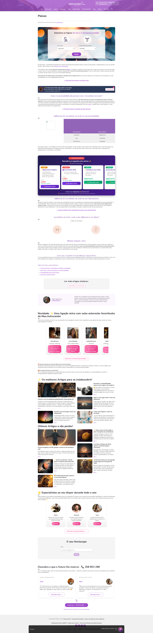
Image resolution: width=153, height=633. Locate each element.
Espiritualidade (86, 9)
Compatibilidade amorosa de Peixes (49, 272)
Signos (56, 9)
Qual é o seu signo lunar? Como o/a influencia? (104, 398)
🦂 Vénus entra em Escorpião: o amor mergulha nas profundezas (103, 431)
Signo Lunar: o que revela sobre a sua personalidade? (54, 270)
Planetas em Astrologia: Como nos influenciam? (65, 412)
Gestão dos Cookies (73, 623)
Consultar (106, 9)
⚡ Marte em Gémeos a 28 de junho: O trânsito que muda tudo (64, 460)
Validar (76, 54)
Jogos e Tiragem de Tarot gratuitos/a (94, 619)
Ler (39, 408)
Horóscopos (48, 9)
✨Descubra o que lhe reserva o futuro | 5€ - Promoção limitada (91, 349)
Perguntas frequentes (77, 619)
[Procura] (112, 9)
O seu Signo (60, 45)
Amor (94, 9)
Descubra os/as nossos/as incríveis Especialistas (76, 609)
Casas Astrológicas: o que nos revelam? (103, 412)
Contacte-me (109, 89)
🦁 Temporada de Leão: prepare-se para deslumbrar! (64, 476)
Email (62, 546)
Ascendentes (72, 285)
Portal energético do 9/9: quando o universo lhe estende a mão (56, 448)
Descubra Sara (95, 594)
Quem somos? (67, 619)
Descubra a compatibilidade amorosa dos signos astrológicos (104, 384)
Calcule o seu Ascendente (61, 66)
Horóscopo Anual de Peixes (47, 274)
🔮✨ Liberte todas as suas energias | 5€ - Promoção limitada (73, 349)
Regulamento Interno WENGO (59, 623)
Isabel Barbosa (59, 22)
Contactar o (75, 605)
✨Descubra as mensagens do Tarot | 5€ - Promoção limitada (54, 349)
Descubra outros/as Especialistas (75, 358)
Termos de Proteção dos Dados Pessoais (91, 623)
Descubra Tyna (56, 594)
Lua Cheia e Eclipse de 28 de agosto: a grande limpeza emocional (102, 445)
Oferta (99, 9)
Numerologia (76, 9)
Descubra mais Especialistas (75, 531)
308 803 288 (76, 191)
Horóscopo (81, 285)
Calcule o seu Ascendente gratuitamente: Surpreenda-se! (56, 399)
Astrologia (62, 9)
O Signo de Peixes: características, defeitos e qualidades (55, 268)
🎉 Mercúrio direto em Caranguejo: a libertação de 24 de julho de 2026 (104, 461)
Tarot (69, 9)
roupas (89, 104)
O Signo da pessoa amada (84, 45)
